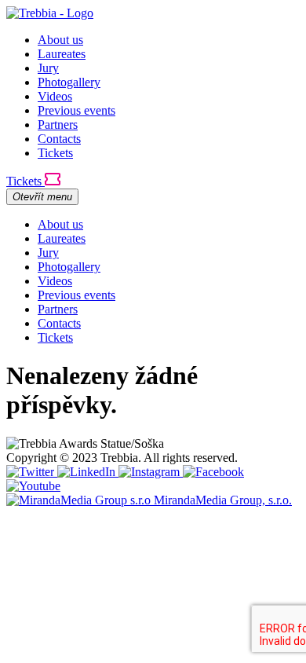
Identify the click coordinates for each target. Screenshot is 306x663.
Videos (55, 96)
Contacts (59, 138)
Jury (48, 68)
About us (60, 39)
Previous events (76, 110)
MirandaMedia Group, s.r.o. (223, 500)
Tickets (55, 152)
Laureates (62, 53)
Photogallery (69, 82)
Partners (58, 124)
